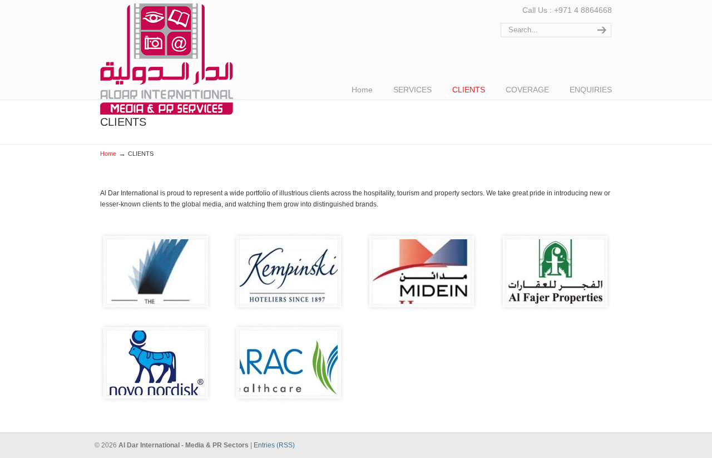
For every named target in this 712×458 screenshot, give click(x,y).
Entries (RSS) (274, 445)
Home (108, 153)
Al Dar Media (166, 59)
